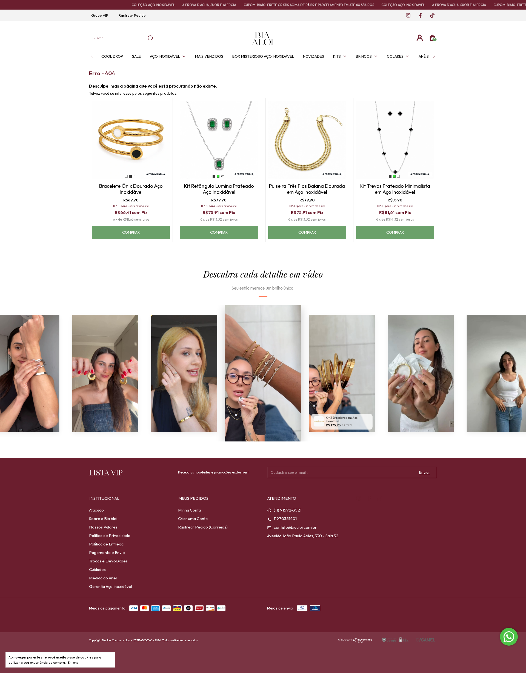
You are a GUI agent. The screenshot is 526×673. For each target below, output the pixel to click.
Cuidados (97, 569)
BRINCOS (364, 56)
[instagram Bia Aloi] (406, 16)
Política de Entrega (106, 544)
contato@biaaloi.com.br (295, 527)
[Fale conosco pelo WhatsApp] (509, 637)
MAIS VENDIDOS (209, 56)
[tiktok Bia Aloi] (430, 16)
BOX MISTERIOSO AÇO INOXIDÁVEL (263, 56)
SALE (136, 56)
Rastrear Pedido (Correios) (203, 527)
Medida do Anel (103, 577)
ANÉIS (424, 56)
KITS (337, 56)
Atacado (96, 510)
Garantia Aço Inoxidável (110, 586)
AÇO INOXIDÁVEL (165, 56)
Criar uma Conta (193, 518)
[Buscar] (150, 38)
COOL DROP (112, 56)
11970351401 (285, 518)
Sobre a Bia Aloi (103, 518)
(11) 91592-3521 (287, 510)
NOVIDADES (313, 56)
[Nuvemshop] (355, 641)
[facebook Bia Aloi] (419, 16)
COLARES (395, 56)
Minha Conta (189, 510)
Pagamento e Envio (107, 552)
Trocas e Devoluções (108, 561)
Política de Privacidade (109, 535)
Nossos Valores (103, 527)
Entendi (73, 662)
